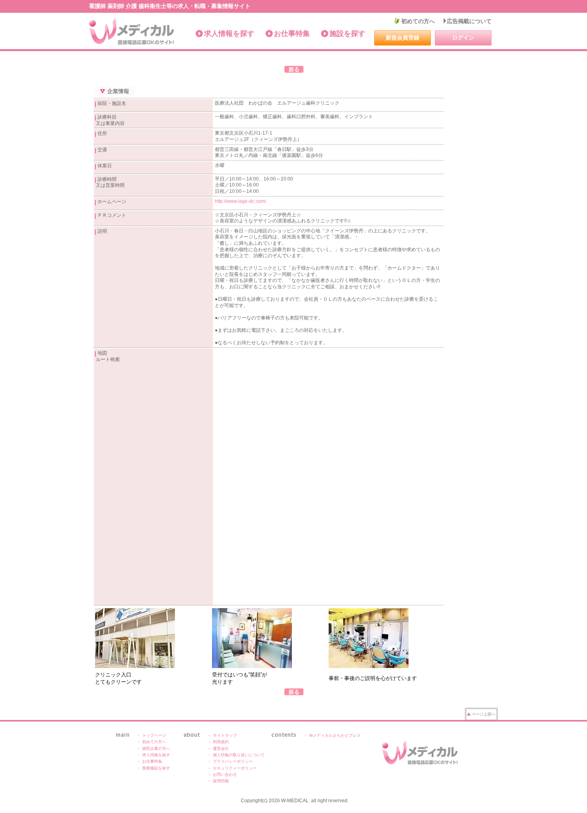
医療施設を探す (156, 768)
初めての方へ (418, 21)
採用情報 (221, 781)
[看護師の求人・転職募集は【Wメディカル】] (132, 31)
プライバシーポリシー (233, 761)
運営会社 (221, 748)
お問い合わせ (225, 774)
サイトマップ (225, 735)
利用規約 (221, 742)
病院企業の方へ (156, 748)
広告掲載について (469, 21)
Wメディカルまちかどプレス (335, 735)
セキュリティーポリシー (235, 768)
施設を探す (347, 34)
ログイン (463, 37)
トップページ (154, 735)
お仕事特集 (292, 34)
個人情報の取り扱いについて (239, 755)
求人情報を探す (229, 34)
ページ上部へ (484, 714)
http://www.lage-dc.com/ (240, 201)
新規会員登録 (402, 37)
